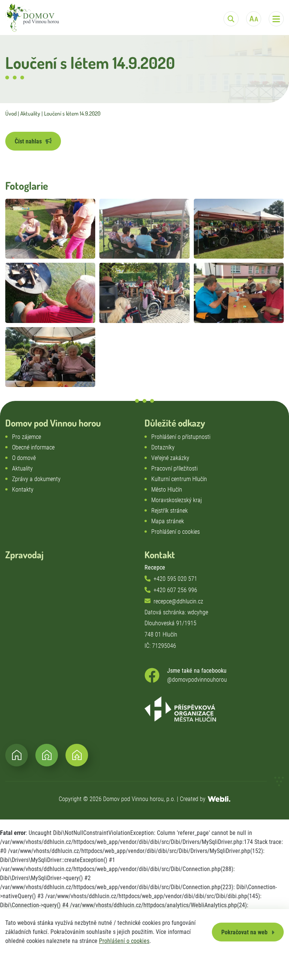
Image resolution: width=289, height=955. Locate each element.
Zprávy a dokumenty (36, 479)
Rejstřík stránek (169, 510)
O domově (24, 458)
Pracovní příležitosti (174, 468)
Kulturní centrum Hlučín (179, 479)
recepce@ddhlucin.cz (178, 601)
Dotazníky (163, 447)
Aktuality (30, 113)
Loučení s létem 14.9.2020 (72, 113)
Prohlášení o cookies (124, 940)
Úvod (11, 113)
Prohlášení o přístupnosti (180, 436)
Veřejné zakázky (170, 458)
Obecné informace (33, 447)
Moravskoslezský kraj (176, 500)
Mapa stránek (167, 521)
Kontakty (22, 489)
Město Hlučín (166, 489)
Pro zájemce (26, 436)
